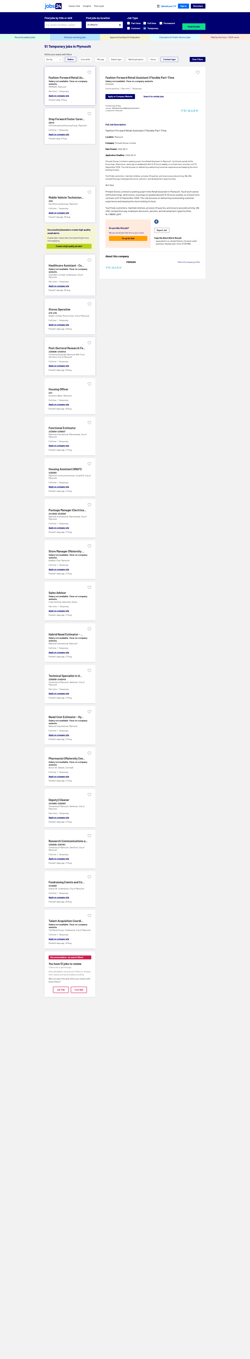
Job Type (132, 18)
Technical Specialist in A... (65, 675)
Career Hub (74, 5)
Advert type (116, 59)
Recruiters (198, 6)
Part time (136, 23)
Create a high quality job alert (69, 246)
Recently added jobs (25, 37)
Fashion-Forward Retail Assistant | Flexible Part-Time (139, 77)
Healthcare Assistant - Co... (66, 265)
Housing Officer (58, 389)
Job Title (61, 990)
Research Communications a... (68, 841)
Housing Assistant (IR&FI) (65, 469)
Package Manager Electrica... (67, 510)
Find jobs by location (98, 18)
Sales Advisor (57, 592)
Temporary (152, 28)
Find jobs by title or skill (58, 18)
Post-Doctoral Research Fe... (67, 348)
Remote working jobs (75, 37)
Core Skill (79, 990)
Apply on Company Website (120, 96)
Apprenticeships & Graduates (125, 37)
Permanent (169, 23)
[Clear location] (119, 24)
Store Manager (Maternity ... (66, 551)
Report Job (162, 230)
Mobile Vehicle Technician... (66, 197)
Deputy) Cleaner (59, 800)
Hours (153, 59)
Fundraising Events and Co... (66, 882)
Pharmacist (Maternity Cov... (67, 758)
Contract (135, 28)
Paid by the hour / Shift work (225, 37)
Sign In (183, 6)
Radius (70, 59)
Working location (135, 59)
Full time (151, 23)
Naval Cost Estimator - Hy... (66, 717)
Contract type (169, 59)
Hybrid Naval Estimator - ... (66, 634)
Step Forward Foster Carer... (67, 119)
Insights (87, 5)
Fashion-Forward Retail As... (67, 77)
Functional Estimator (62, 428)
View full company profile (189, 262)
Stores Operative (59, 309)
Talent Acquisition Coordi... (66, 921)
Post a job (99, 5)
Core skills (85, 59)
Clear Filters (197, 59)
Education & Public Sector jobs (175, 37)
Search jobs (194, 26)
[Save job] (89, 72)
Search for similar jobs (154, 96)
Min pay (100, 59)
